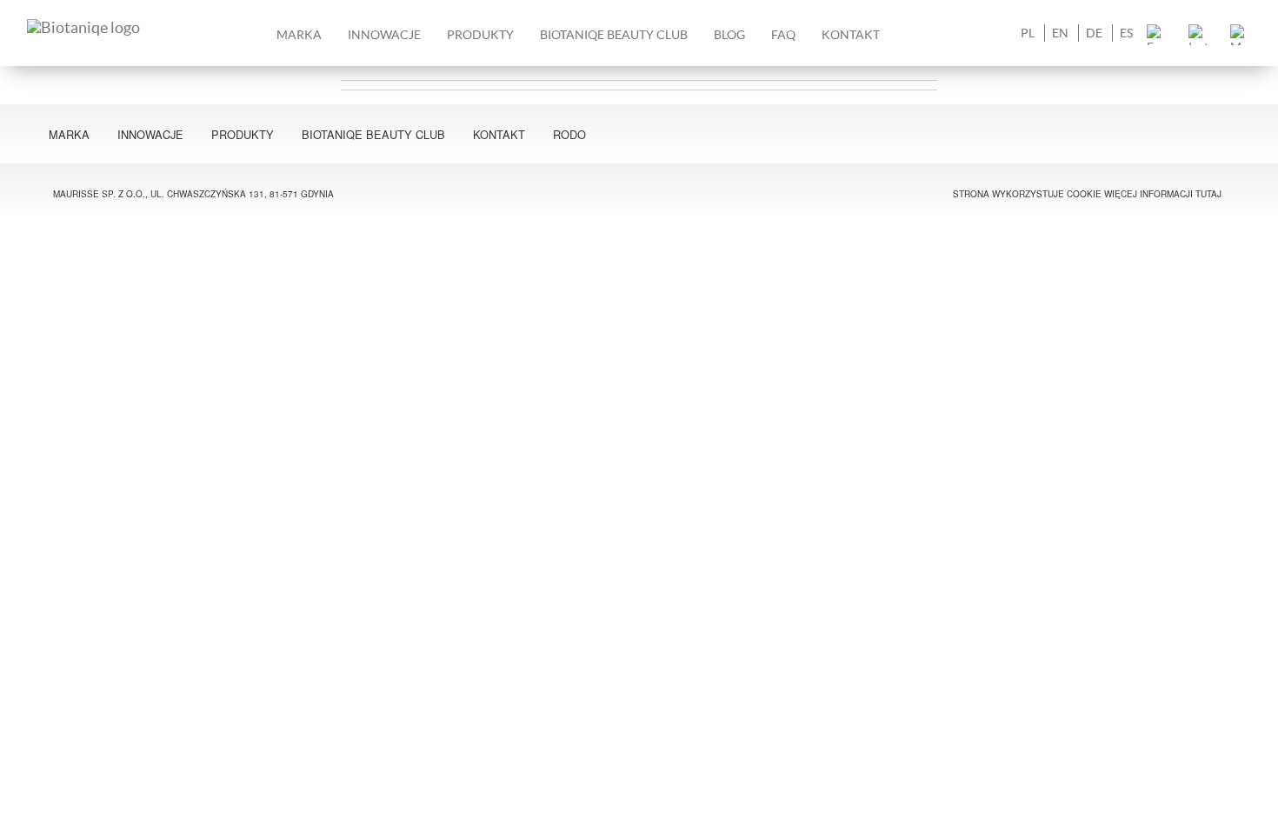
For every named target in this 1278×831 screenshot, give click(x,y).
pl (1028, 33)
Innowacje (384, 35)
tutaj (1208, 194)
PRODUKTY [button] (480, 35)
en (1060, 33)
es (1126, 33)
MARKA (299, 35)
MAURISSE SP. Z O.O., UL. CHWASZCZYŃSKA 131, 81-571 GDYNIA (193, 194)
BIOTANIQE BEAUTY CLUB (614, 35)
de (1094, 33)
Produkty (242, 134)
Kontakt (851, 35)
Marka (69, 134)
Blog (729, 35)
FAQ (783, 35)
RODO (569, 134)
